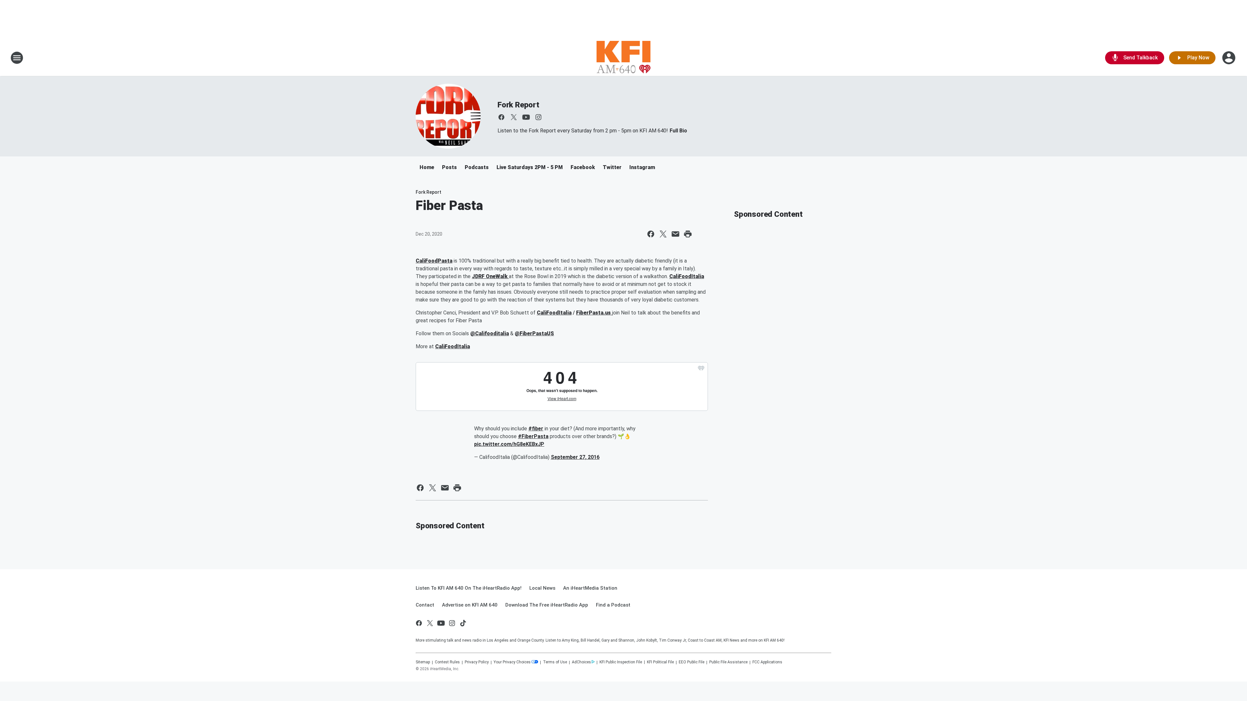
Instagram (642, 167)
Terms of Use (555, 662)
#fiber (535, 428)
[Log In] (1229, 57)
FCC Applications (767, 662)
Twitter (612, 167)
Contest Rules (447, 662)
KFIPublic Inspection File (620, 662)
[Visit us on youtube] (526, 117)
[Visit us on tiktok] (463, 623)
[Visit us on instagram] (538, 117)
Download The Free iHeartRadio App (546, 605)
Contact (425, 605)
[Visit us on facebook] (501, 117)
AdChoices (581, 662)
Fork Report (518, 104)
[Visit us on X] (514, 117)
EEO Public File (691, 662)
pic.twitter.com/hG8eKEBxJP (509, 444)
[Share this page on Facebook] (650, 234)
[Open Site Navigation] (16, 57)
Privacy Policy (477, 662)
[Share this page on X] (663, 234)
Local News (542, 588)
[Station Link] (624, 58)
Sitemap (423, 662)
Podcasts (477, 167)
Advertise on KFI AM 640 (470, 605)
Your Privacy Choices (512, 662)
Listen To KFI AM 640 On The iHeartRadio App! (469, 588)
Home (427, 167)
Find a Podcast (613, 605)
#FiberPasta (533, 436)
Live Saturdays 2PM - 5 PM (530, 167)
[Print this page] (687, 234)
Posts (449, 167)
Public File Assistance (728, 662)
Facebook (583, 167)
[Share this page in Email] (675, 234)
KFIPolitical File (660, 662)
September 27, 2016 (575, 457)
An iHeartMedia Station (590, 588)
